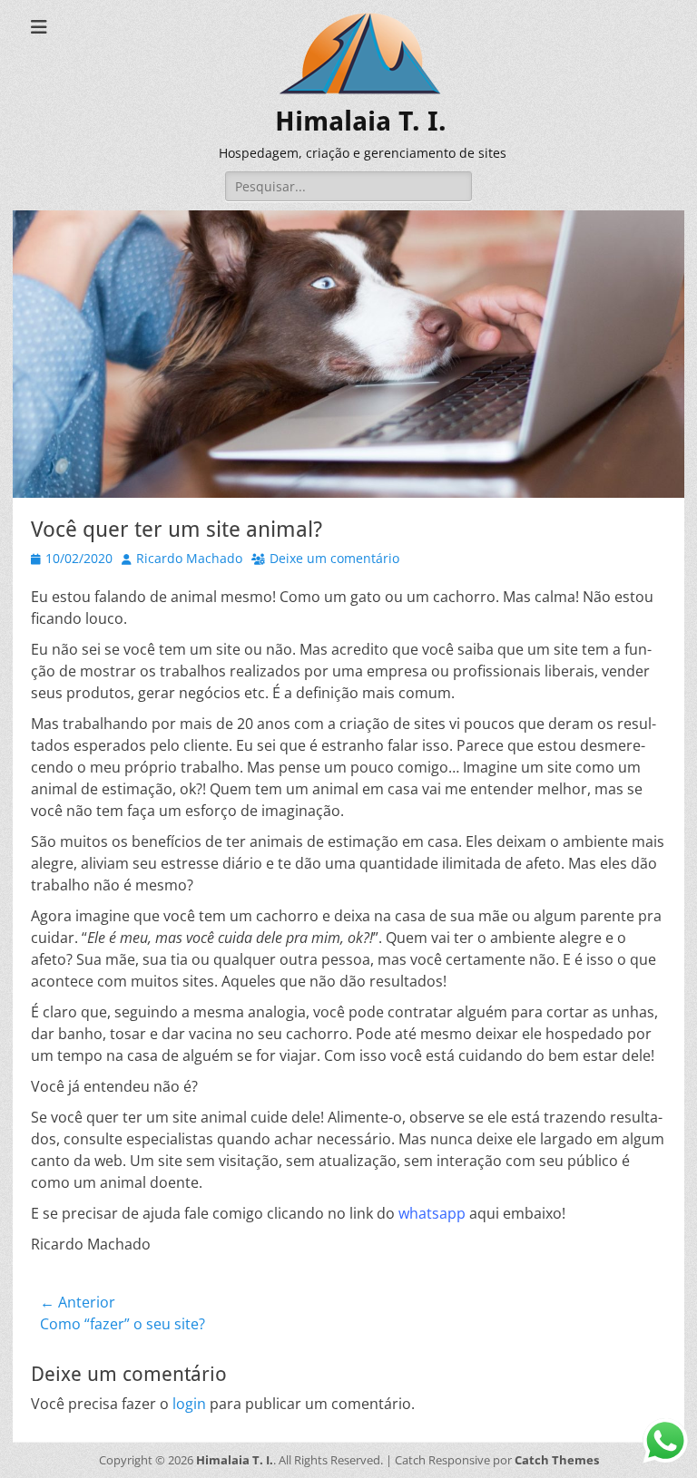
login (189, 1404)
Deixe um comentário (334, 558)
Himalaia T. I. (361, 121)
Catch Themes (557, 1460)
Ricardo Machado (189, 558)
